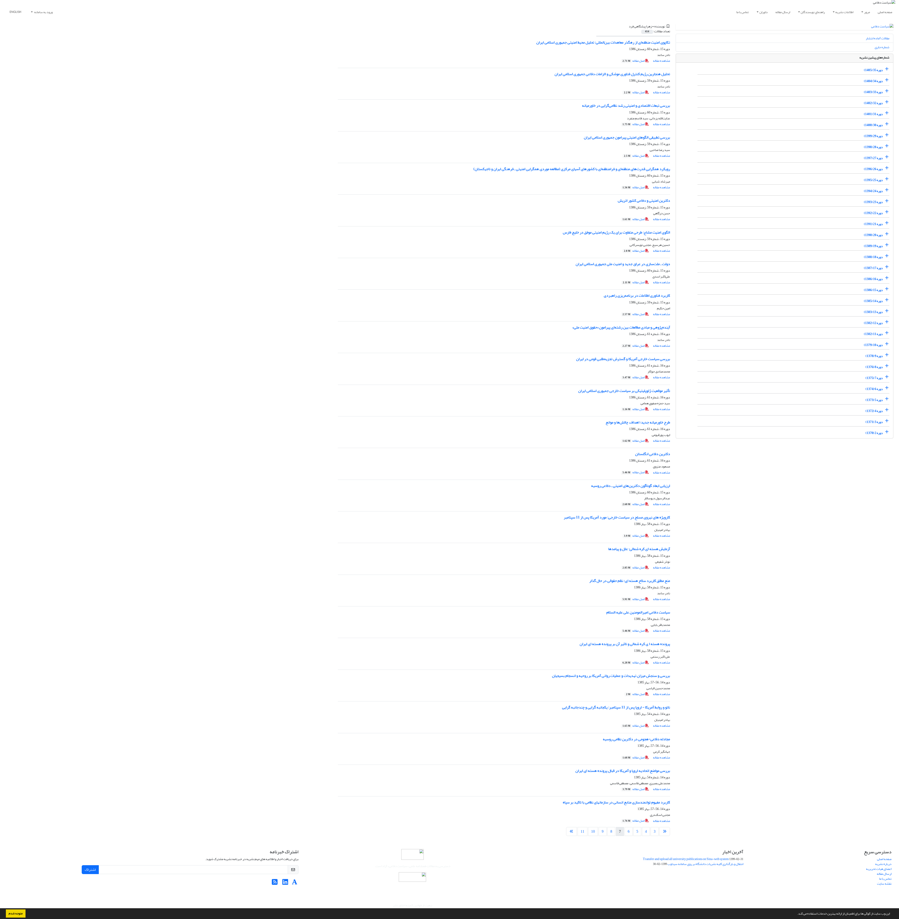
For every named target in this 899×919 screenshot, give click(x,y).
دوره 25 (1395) (873, 180)
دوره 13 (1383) (873, 312)
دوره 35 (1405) (873, 70)
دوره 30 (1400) (873, 125)
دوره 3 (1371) (874, 422)
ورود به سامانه (43, 12)
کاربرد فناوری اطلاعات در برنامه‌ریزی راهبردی (637, 295)
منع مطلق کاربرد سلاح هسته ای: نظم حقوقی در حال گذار (629, 580)
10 (593, 831)
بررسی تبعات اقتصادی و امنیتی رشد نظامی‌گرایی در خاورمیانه (626, 105)
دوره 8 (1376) (874, 367)
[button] (796, 914)
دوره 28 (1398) (873, 147)
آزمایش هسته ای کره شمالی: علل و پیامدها (639, 548)
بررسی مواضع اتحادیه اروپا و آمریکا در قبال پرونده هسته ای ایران (622, 770)
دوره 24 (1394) (873, 191)
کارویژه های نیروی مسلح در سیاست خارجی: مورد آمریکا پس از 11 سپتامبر (617, 517)
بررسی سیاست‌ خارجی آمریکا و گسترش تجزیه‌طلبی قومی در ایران (623, 358)
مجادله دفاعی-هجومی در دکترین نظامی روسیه (636, 739)
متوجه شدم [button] (16, 913)
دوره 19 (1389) (873, 246)
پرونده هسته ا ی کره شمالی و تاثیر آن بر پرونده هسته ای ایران (625, 643)
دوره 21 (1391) (873, 224)
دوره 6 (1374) (874, 389)
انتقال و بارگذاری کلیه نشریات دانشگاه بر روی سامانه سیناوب (705, 864)
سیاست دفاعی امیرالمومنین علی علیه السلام (638, 612)
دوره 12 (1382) (873, 323)
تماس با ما (742, 12)
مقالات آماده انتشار (877, 38)
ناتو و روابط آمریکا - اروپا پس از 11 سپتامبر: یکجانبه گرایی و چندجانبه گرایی (616, 707)
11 (582, 831)
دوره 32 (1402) (873, 103)
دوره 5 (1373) (874, 400)
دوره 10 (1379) (873, 345)
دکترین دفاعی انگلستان (652, 453)
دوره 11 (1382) (873, 334)
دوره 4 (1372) (874, 411)
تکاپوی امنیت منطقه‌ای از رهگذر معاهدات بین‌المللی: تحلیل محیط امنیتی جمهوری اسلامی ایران (603, 42)
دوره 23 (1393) (873, 202)
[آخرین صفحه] (571, 831)
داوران (763, 12)
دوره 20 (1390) (873, 235)
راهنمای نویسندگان (813, 12)
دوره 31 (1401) (873, 114)
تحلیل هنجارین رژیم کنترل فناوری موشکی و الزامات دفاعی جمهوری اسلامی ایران (612, 73)
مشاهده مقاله (661, 61)
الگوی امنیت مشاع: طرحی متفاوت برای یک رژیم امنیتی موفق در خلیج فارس (616, 232)
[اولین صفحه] (664, 831)
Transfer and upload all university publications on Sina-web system (686, 859)
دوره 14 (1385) (873, 301)
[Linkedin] (285, 883)
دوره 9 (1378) (874, 356)
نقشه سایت (884, 883)
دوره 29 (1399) (873, 136)
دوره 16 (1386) (873, 279)
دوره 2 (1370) (874, 433)
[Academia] (294, 883)
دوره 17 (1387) (873, 268)
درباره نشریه (883, 864)
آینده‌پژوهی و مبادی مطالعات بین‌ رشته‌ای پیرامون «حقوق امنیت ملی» (621, 327)
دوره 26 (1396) (873, 169)
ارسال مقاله (782, 12)
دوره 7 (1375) (874, 378)
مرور (867, 12)
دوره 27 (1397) (873, 158)
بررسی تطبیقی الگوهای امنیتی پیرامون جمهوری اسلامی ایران (627, 137)
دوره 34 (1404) (873, 81)
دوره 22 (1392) (873, 213)
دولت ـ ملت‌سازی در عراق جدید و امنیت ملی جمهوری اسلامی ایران (623, 263)
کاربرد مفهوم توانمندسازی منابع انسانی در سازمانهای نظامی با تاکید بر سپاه (616, 802)
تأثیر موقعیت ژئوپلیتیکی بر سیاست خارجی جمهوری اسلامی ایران (624, 390)
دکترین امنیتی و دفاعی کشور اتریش (644, 200)
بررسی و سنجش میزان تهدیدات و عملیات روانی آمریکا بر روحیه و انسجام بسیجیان (611, 675)
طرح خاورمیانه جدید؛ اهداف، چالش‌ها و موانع (638, 422)
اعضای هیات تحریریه (879, 869)
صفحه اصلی (885, 12)
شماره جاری (882, 47)
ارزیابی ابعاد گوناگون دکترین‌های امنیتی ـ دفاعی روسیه (630, 485)
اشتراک (90, 869)
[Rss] (275, 883)
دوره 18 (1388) (873, 257)
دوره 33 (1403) (873, 92)
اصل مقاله (634, 61)
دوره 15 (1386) (873, 290)
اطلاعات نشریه (844, 12)
